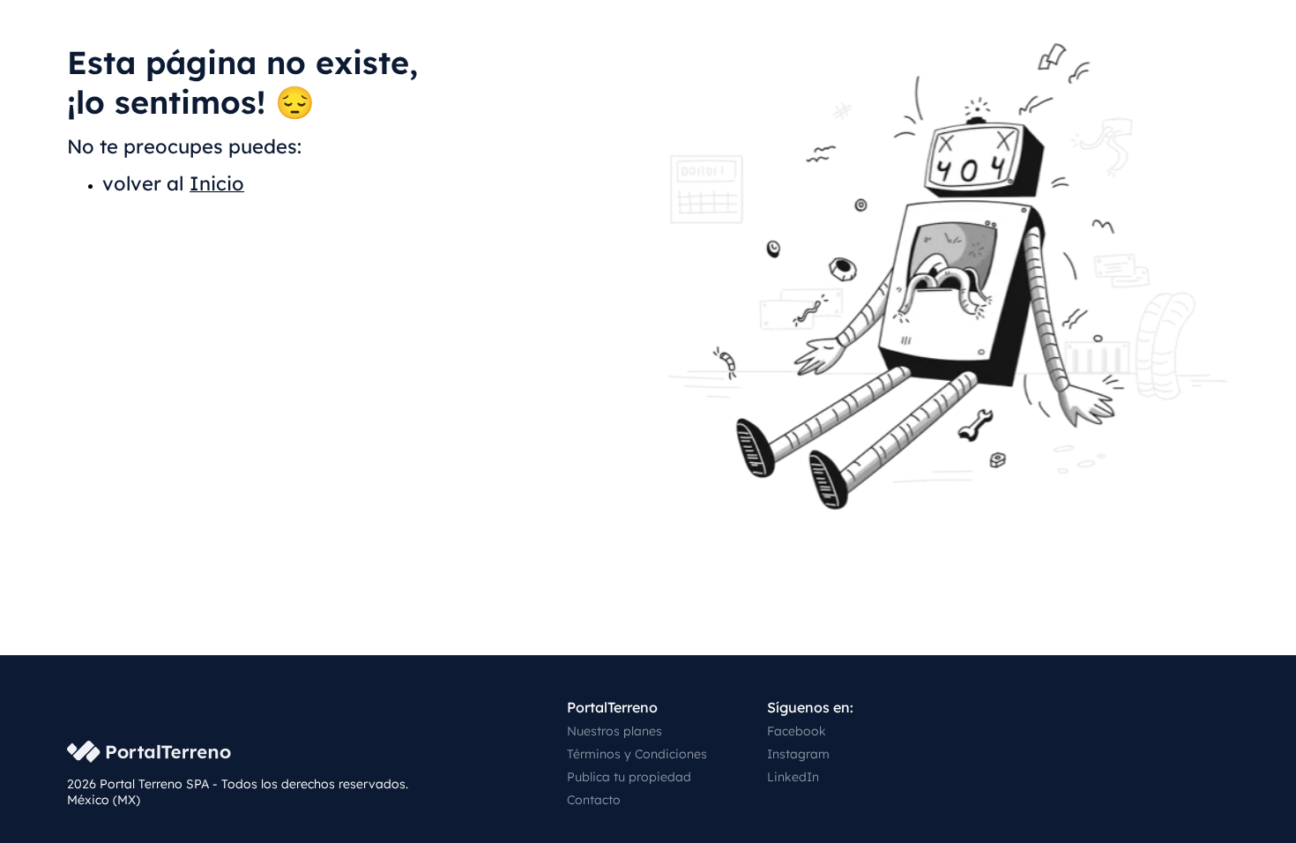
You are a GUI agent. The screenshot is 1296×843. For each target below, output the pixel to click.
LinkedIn (793, 777)
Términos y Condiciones (637, 754)
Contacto (594, 800)
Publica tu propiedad (629, 777)
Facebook (796, 731)
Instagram (798, 754)
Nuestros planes (614, 731)
